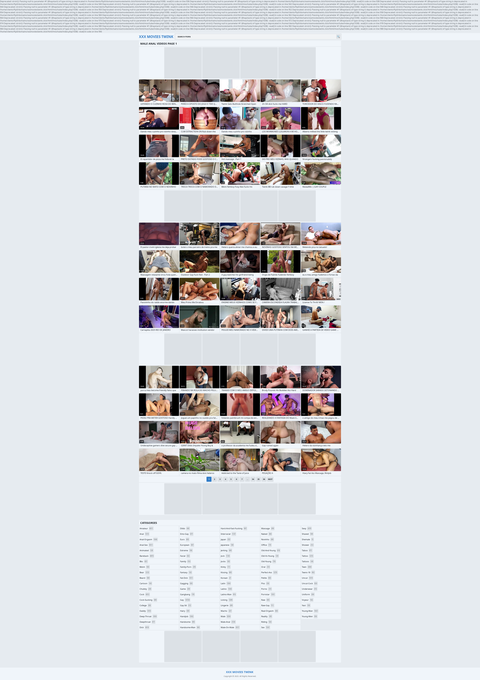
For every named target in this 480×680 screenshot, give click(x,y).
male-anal (228, 622)
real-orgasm (269, 611)
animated (146, 550)
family (185, 561)
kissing (226, 572)
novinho (267, 539)
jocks (225, 561)
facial (185, 556)
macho (226, 611)
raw (265, 600)
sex (265, 627)
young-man (310, 611)
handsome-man (190, 627)
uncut (307, 578)
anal (144, 534)
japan (225, 539)
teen (306, 567)
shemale (307, 539)
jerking (226, 550)
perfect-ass (269, 572)
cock (144, 594)
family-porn (188, 567)
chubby (145, 589)
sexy (306, 528)
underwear (309, 589)
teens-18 (308, 572)
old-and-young (270, 550)
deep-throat (148, 616)
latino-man (228, 594)
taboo (307, 550)
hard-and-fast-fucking (233, 528)
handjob (186, 616)
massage (267, 528)
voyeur (307, 600)
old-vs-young (269, 556)
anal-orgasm (148, 539)
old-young (268, 561)
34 (253, 479)
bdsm (144, 567)
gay (185, 600)
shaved (307, 534)
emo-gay (186, 534)
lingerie (226, 605)
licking (226, 600)
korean (226, 578)
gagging (186, 583)
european (187, 545)
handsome (187, 622)
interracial (228, 534)
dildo (184, 528)
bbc (143, 561)
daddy (145, 611)
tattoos (307, 561)
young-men (309, 616)
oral (265, 567)
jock (225, 556)
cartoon (146, 583)
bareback (147, 556)
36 (264, 479)
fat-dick (186, 578)
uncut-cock (309, 583)
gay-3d (185, 605)
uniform (308, 594)
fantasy (186, 572)
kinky (225, 567)
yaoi (306, 605)
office (266, 545)
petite (266, 578)
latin (225, 583)
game (185, 589)
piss (265, 583)
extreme (186, 550)
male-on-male (230, 627)
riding (266, 622)
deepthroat (147, 622)
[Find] (338, 36)
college (145, 605)
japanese (227, 545)
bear (144, 572)
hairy (184, 611)
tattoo (307, 556)
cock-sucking (148, 600)
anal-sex (146, 545)
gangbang (187, 594)
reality (266, 616)
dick (144, 627)
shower (307, 545)
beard (144, 578)
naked (266, 534)
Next (270, 479)
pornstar (268, 594)
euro (184, 539)
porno (266, 589)
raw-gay (267, 605)
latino (226, 589)
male (225, 616)
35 (259, 479)
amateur (146, 528)
